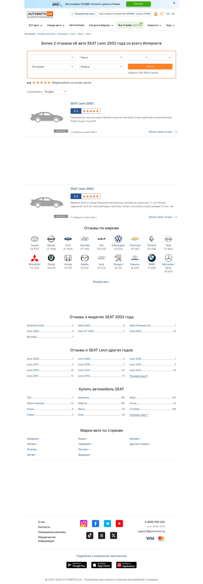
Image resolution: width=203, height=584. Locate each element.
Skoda (51, 266)
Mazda (84, 266)
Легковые (63, 33)
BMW (152, 266)
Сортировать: (35, 91)
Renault (151, 247)
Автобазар (30, 33)
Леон (80, 33)
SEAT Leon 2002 (82, 103)
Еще (168, 25)
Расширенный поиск (84, 13)
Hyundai (84, 247)
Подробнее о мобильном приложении (101, 556)
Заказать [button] (138, 3)
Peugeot (118, 266)
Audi (101, 266)
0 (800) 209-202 (155, 521)
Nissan (51, 247)
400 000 (130, 13)
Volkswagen (118, 247)
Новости (153, 25)
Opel (168, 247)
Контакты (44, 527)
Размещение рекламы (52, 532)
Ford (68, 247)
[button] (101, 281)
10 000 (147, 13)
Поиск (150, 66)
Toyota (34, 247)
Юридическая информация (47, 539)
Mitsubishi (34, 266)
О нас (41, 521)
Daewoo (135, 266)
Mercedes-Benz (168, 268)
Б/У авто (34, 25)
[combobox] (101, 58)
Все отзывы (130, 25)
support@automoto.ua (151, 531)
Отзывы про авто (46, 33)
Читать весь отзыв (160, 131)
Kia (101, 247)
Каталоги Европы (99, 25)
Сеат (73, 33)
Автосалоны (76, 25)
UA (167, 13)
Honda (68, 266)
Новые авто (54, 25)
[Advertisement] (63, 161)
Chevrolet (135, 247)
